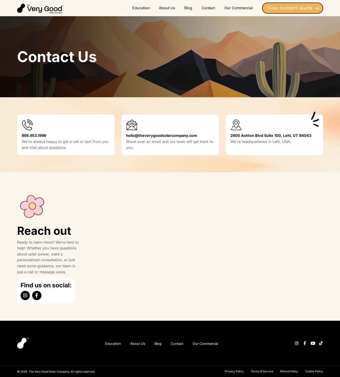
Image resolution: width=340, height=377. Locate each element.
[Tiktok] (321, 343)
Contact (177, 344)
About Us (137, 344)
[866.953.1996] (27, 125)
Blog (158, 344)
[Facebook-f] (36, 295)
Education (113, 344)
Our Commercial (205, 344)
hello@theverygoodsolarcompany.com (161, 135)
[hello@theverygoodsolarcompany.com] (132, 125)
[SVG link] (40, 9)
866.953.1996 (34, 135)
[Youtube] (313, 343)
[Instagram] (25, 295)
